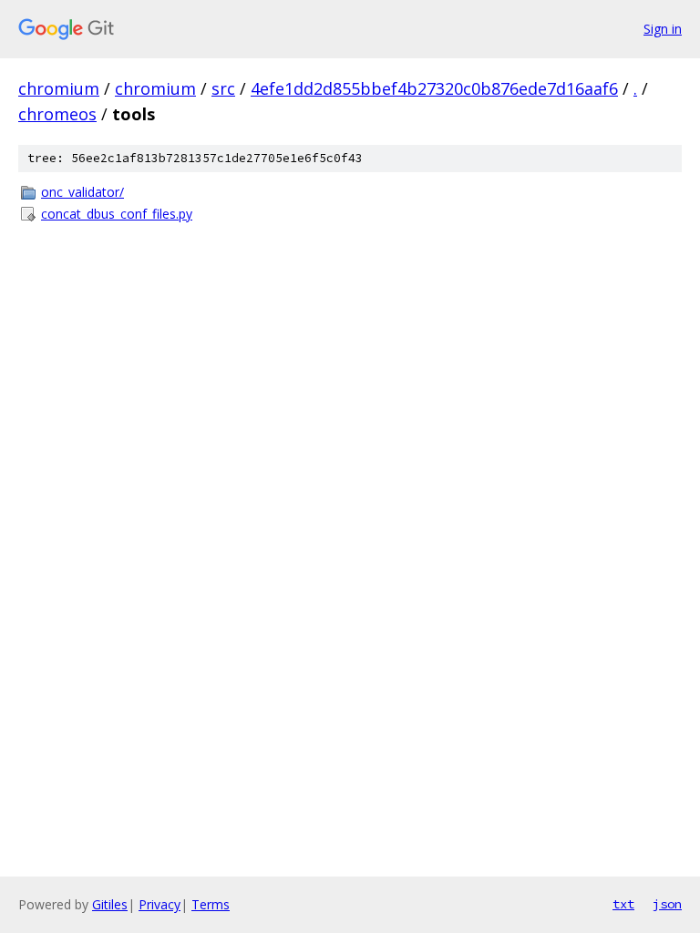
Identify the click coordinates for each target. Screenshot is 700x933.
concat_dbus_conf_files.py (116, 213)
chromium (58, 88)
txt (623, 904)
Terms (210, 904)
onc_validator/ (82, 191)
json (667, 904)
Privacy (159, 904)
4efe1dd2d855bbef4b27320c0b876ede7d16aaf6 (434, 88)
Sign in (662, 28)
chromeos (57, 114)
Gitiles (110, 904)
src (223, 88)
